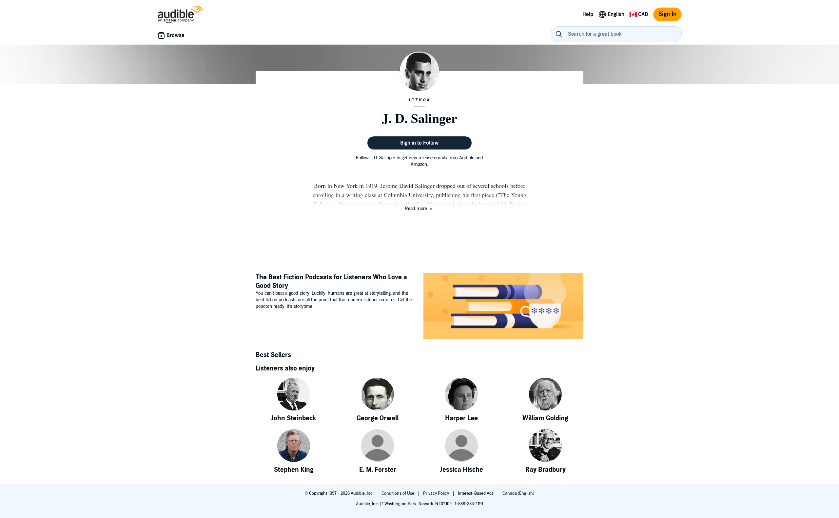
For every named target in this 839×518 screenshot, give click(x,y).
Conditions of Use (398, 493)
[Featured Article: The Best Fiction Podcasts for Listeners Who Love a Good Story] (503, 307)
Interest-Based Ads (476, 493)
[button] (419, 208)
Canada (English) (518, 493)
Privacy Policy (436, 493)
